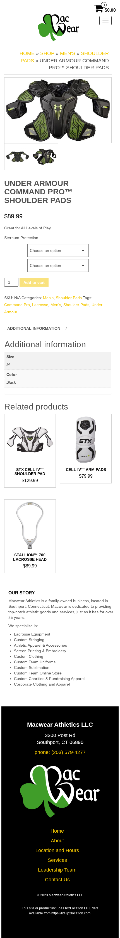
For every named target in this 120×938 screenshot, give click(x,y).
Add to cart (34, 282)
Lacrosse (40, 304)
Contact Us (57, 879)
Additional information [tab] (33, 328)
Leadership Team (57, 870)
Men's (67, 53)
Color (11, 262)
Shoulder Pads (69, 298)
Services (57, 860)
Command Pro (17, 304)
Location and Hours (57, 850)
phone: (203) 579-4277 (60, 752)
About (57, 840)
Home (27, 53)
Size (9, 247)
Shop (47, 53)
